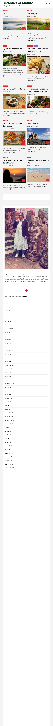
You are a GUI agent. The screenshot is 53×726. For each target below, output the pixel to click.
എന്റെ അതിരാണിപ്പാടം (13, 48)
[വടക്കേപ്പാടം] (38, 24)
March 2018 (7, 445)
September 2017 (9, 467)
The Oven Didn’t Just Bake (14, 89)
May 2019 (7, 405)
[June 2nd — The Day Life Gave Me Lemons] (38, 65)
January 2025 (8, 361)
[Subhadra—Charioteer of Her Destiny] (14, 138)
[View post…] (7, 38)
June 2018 (7, 434)
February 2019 (8, 413)
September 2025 (9, 347)
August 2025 (8, 350)
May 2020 (7, 387)
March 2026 (7, 325)
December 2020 (8, 383)
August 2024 (8, 369)
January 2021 (8, 380)
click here (24, 296)
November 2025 (9, 339)
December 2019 (8, 398)
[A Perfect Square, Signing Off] (38, 175)
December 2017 (8, 456)
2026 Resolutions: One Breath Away (12, 161)
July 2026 (7, 314)
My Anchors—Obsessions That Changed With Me (38, 90)
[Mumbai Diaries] (38, 136)
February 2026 (8, 328)
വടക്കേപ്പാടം (32, 13)
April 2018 (7, 442)
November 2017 (8, 460)
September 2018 (9, 427)
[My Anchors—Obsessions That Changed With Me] (38, 102)
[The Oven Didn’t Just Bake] (14, 101)
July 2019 (7, 402)
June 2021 (7, 376)
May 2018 (7, 438)
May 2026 (7, 321)
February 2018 (8, 449)
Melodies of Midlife (18, 3)
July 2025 (7, 354)
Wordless (7, 13)
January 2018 (8, 453)
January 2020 (8, 394)
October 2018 (8, 424)
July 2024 (7, 372)
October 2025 (8, 343)
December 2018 (8, 420)
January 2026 (8, 332)
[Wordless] (14, 24)
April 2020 (7, 391)
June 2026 (7, 317)
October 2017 (8, 464)
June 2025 (7, 358)
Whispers (6, 10)
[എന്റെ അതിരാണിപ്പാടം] (14, 60)
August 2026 (8, 310)
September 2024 (9, 365)
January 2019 (8, 416)
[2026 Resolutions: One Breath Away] (14, 175)
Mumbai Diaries (34, 123)
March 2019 (7, 409)
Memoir (29, 10)
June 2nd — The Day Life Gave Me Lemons (38, 49)
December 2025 (8, 336)
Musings (6, 86)
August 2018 (8, 431)
